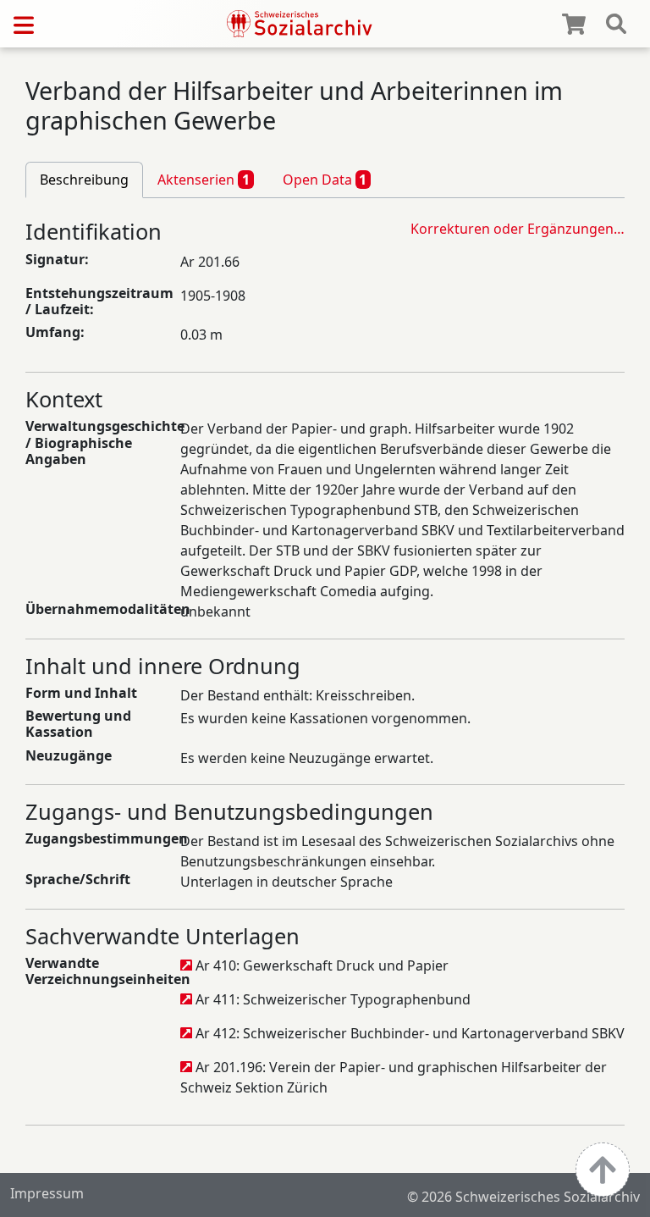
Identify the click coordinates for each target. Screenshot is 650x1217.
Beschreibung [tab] (84, 179)
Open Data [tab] (325, 179)
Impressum (47, 1193)
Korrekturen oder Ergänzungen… (517, 228)
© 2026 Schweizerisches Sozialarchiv (523, 1196)
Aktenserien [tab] (203, 179)
